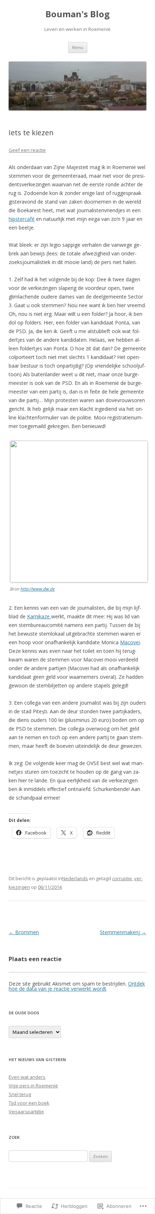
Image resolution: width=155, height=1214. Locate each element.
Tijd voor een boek (29, 1103)
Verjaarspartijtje (26, 1111)
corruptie (122, 878)
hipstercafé (22, 218)
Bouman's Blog (77, 14)
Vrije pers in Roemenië (33, 1085)
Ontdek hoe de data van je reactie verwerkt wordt (77, 986)
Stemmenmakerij (123, 932)
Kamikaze (39, 616)
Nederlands (75, 878)
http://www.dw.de (38, 589)
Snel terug (20, 1094)
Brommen (24, 932)
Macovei (130, 642)
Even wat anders (27, 1077)
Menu (77, 47)
